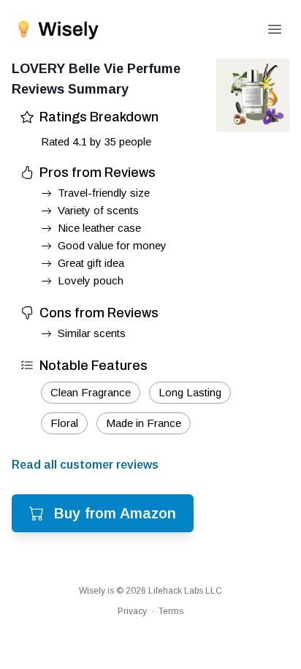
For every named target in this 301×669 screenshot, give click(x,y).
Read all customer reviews (85, 464)
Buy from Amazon (115, 513)
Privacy (132, 611)
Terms (171, 611)
